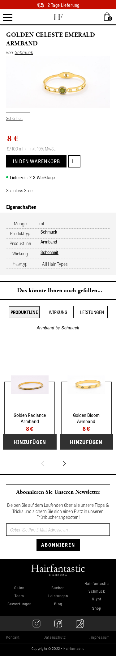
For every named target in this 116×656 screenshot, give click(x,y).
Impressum (99, 637)
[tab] (24, 312)
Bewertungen (19, 604)
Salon (19, 587)
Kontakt (13, 637)
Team (19, 596)
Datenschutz (55, 637)
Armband (49, 242)
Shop (96, 608)
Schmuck (49, 232)
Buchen (58, 587)
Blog (58, 604)
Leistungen (58, 596)
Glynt (96, 599)
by (58, 327)
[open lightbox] (58, 82)
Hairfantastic (96, 584)
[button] (108, 16)
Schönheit (49, 252)
